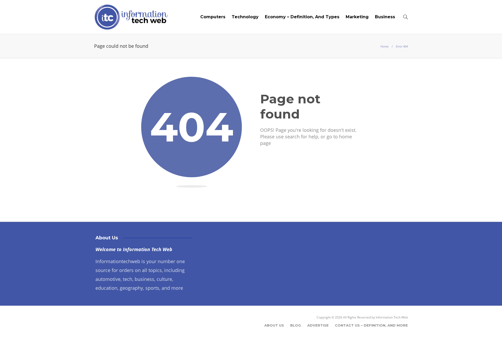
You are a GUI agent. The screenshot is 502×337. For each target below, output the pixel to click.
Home (384, 46)
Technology (245, 16)
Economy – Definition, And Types (302, 16)
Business (385, 16)
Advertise (318, 325)
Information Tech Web (392, 317)
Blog (295, 325)
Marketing (357, 16)
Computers (212, 16)
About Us (274, 325)
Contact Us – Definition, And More (371, 325)
